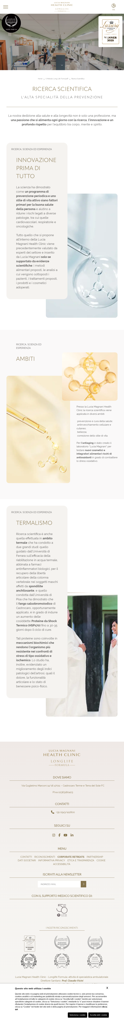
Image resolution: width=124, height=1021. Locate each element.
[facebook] (59, 835)
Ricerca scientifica (77, 79)
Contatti (26, 856)
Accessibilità (61, 864)
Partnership (95, 856)
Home (40, 79)
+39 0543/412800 (65, 812)
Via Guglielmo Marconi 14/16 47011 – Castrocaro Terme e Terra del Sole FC (62, 785)
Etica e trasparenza (80, 860)
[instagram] (53, 835)
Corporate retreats (70, 856)
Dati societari (27, 860)
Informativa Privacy (51, 860)
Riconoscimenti (44, 856)
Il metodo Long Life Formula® (57, 79)
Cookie (101, 860)
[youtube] (65, 835)
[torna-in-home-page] (62, 758)
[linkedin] (72, 835)
